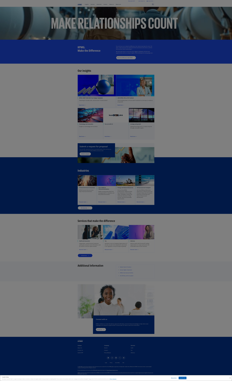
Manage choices (174, 377)
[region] (116, 378)
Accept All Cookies (182, 377)
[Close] (230, 378)
